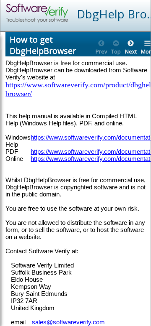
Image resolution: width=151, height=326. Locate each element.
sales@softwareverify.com (68, 322)
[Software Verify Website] (67, 13)
